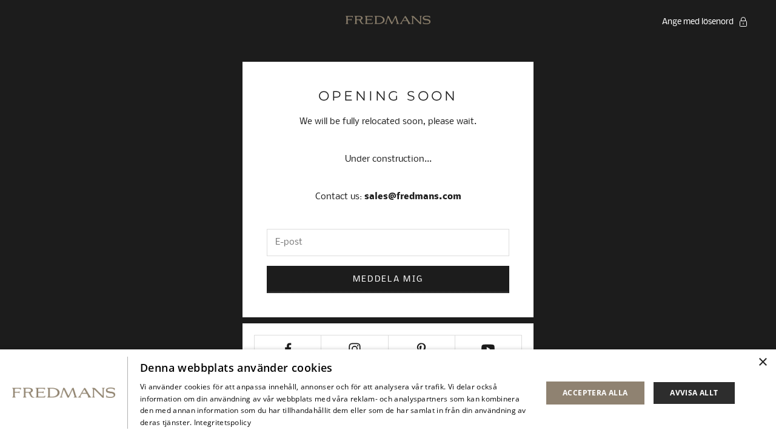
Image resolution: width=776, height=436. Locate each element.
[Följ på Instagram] (354, 348)
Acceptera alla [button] (595, 393)
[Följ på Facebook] (288, 348)
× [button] (762, 362)
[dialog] (388, 392)
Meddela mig (388, 279)
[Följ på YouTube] (488, 348)
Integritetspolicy (222, 422)
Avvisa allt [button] (694, 393)
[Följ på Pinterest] (422, 348)
